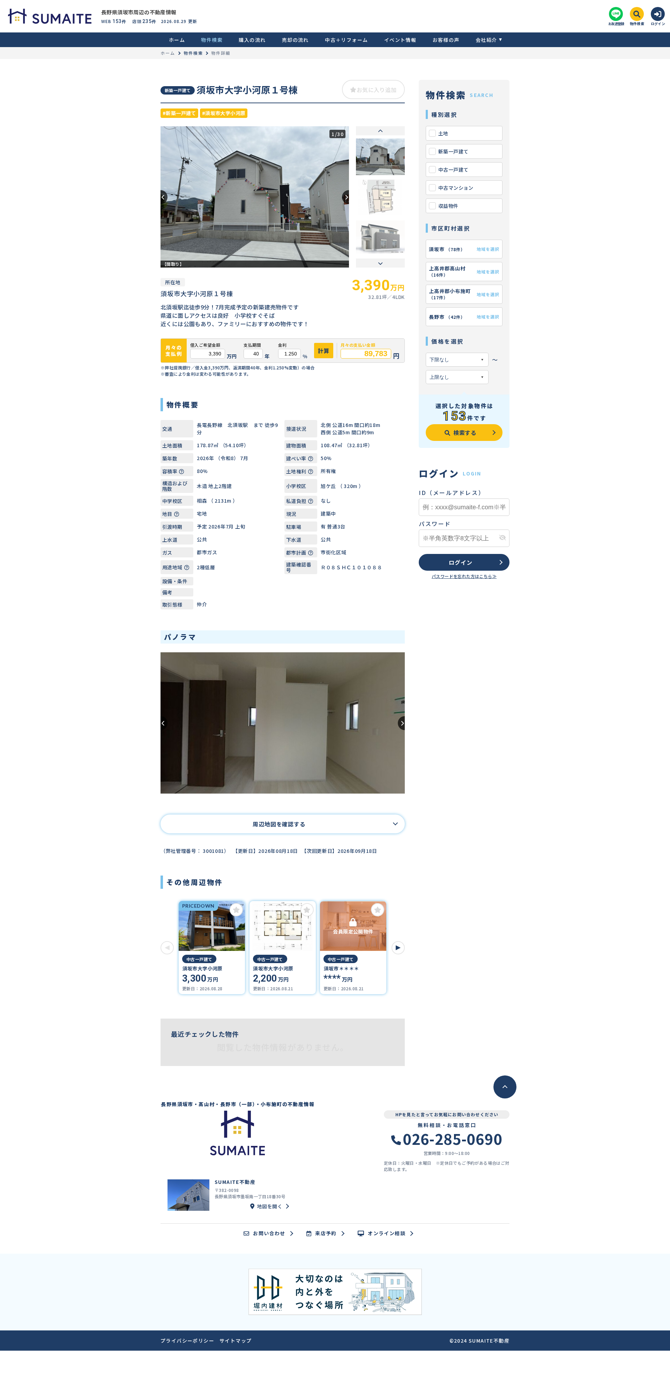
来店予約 (326, 1233)
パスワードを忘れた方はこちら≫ (464, 576)
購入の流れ (252, 39)
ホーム (177, 39)
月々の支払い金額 (358, 345)
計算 (324, 350)
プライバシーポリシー (187, 1340)
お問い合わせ (269, 1233)
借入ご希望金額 (205, 345)
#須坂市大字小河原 (224, 113)
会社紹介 (486, 39)
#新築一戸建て (179, 113)
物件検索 (212, 39)
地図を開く (269, 1206)
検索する (465, 432)
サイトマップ (235, 1340)
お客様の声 (446, 39)
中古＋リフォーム (346, 39)
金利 (282, 345)
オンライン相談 (386, 1233)
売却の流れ (295, 39)
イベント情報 (400, 39)
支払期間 (252, 345)
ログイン (460, 562)
